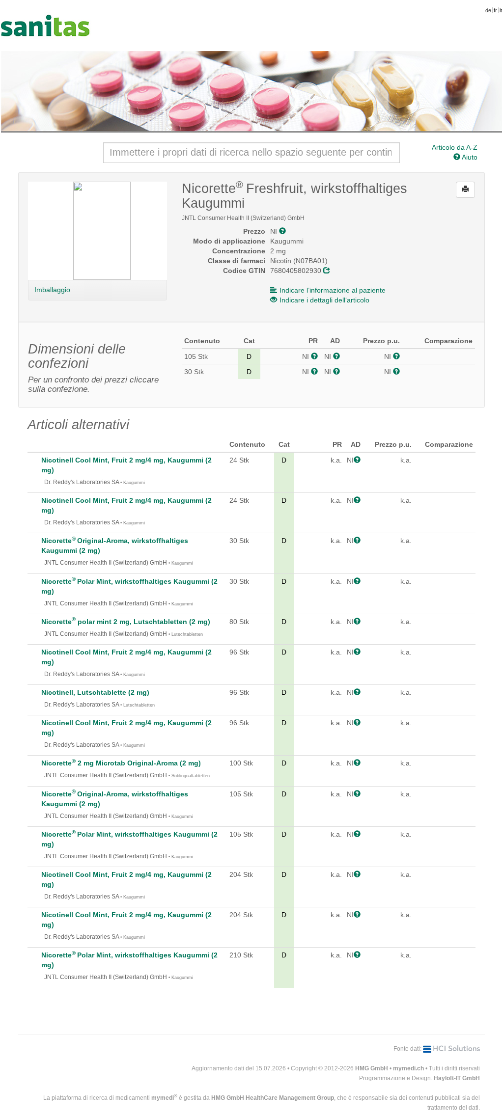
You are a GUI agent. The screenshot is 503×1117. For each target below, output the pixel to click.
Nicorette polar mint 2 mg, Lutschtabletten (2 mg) (125, 622)
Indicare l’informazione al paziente (332, 290)
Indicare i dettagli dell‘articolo (324, 300)
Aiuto (468, 157)
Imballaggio (52, 290)
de (488, 10)
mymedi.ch (408, 1068)
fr (495, 10)
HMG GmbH (371, 1068)
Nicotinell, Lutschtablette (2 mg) (95, 692)
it (501, 10)
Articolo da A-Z (454, 147)
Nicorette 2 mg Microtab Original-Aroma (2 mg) (121, 763)
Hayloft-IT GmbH (457, 1078)
